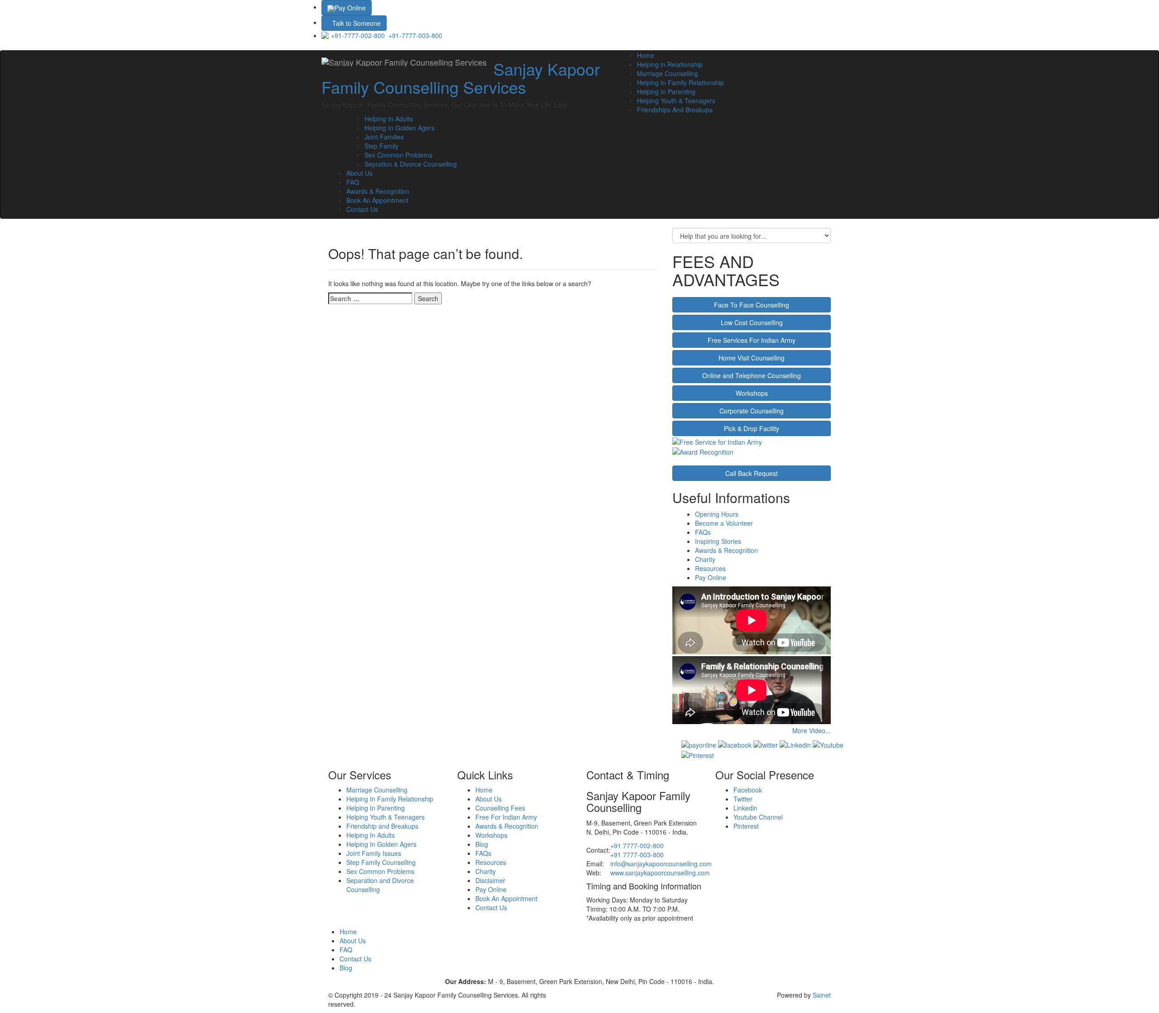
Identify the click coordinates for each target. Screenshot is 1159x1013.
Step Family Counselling (381, 862)
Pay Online (350, 7)
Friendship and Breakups (382, 826)
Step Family (381, 145)
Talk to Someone (356, 23)
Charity (705, 559)
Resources (710, 568)
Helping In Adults (388, 118)
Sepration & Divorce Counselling (410, 163)
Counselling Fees (500, 807)
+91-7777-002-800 (358, 35)
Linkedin (745, 807)
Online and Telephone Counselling (751, 375)
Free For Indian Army (506, 816)
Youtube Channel (758, 816)
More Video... (811, 730)
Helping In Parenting (666, 91)
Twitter (742, 798)
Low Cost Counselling (752, 322)
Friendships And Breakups (675, 109)
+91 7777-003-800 (637, 854)
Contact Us (362, 209)
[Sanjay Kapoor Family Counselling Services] (404, 62)
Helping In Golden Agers (399, 127)
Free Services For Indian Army (751, 340)
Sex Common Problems (398, 154)
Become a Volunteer (724, 523)
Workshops (752, 393)
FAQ (352, 182)
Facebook (747, 789)
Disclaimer (490, 880)
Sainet (822, 994)
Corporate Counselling (751, 410)
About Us (359, 173)
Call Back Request (751, 473)
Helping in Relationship (670, 64)
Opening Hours (716, 514)
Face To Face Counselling (751, 304)
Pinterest (746, 826)
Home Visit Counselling (751, 357)
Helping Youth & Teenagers (676, 100)
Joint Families (384, 136)
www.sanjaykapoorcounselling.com (660, 872)
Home (645, 55)
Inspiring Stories (718, 541)
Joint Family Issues (373, 853)
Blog (481, 844)
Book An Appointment (377, 200)
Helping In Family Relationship (680, 82)
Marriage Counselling (667, 73)
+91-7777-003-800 (415, 35)
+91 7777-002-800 (637, 845)
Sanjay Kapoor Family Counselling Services (460, 77)
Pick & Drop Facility (751, 428)
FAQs (703, 532)
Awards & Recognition (377, 191)
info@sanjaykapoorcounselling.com (661, 863)
